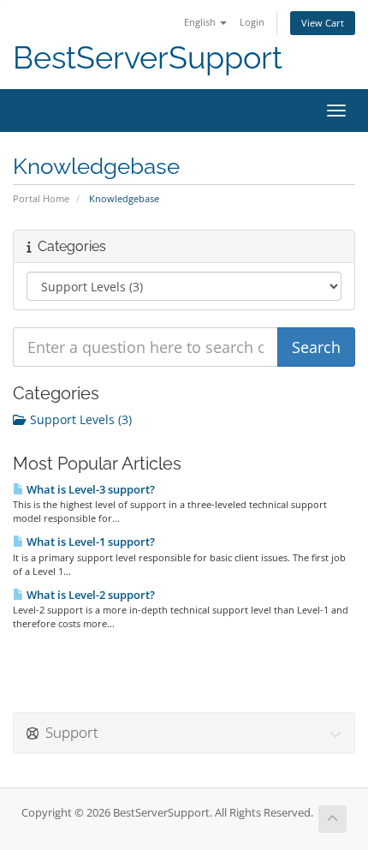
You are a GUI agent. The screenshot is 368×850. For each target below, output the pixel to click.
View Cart (322, 22)
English (201, 21)
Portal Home (41, 198)
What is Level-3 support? (89, 489)
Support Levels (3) (79, 419)
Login (252, 21)
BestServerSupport (147, 57)
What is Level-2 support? (89, 594)
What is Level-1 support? (89, 541)
